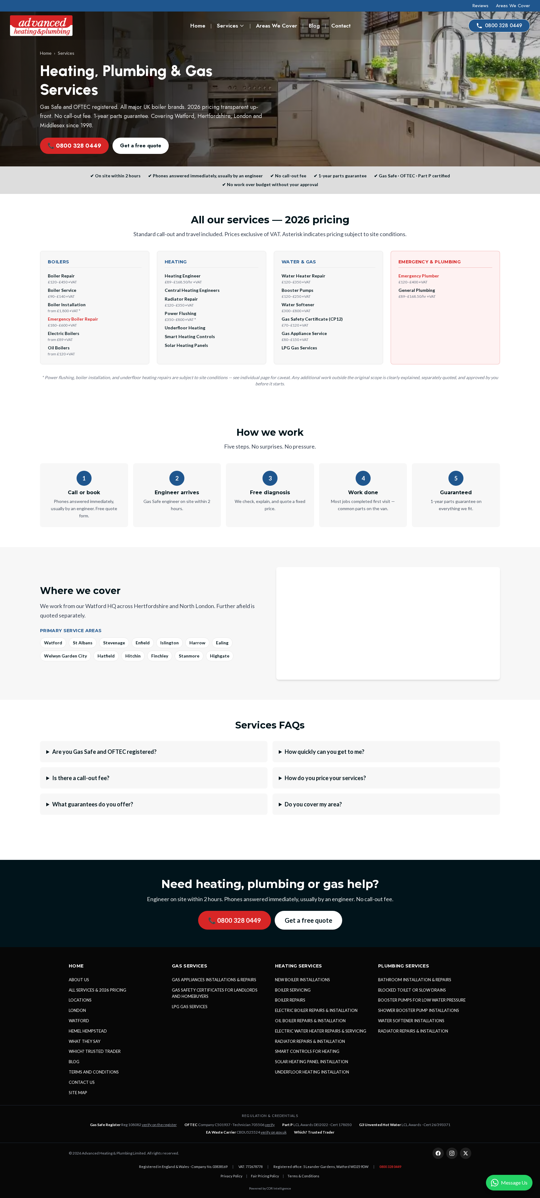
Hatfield (106, 655)
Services (227, 25)
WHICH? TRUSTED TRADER (95, 1051)
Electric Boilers (63, 333)
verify (270, 1124)
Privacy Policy (231, 1176)
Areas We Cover (513, 5)
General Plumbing (416, 290)
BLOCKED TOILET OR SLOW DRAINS (412, 989)
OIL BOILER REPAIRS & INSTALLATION (310, 1020)
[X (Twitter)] (465, 1153)
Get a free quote (140, 145)
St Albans (82, 642)
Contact (341, 25)
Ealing (222, 642)
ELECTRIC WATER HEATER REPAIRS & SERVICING (320, 1030)
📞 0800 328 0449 (74, 146)
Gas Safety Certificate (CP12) (312, 319)
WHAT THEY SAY (84, 1041)
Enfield (143, 642)
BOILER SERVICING (293, 989)
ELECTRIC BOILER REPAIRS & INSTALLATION (316, 1010)
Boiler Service (62, 290)
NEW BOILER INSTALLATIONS (302, 979)
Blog (314, 25)
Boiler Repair (61, 275)
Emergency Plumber (418, 275)
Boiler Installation (67, 304)
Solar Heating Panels (186, 345)
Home (197, 25)
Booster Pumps (297, 290)
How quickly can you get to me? (324, 751)
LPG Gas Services (299, 347)
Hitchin (133, 655)
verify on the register (159, 1124)
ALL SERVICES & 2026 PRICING (97, 989)
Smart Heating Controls (190, 336)
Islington (169, 642)
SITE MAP (78, 1092)
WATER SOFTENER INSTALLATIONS (411, 1020)
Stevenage (114, 642)
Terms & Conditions (303, 1176)
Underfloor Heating (185, 327)
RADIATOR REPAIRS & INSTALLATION (310, 1041)
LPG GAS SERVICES (190, 1006)
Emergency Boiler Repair (73, 319)
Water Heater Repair (303, 275)
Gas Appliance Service (304, 333)
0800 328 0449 (503, 25)
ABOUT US (79, 979)
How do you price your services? (325, 777)
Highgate (219, 655)
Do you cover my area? (313, 804)
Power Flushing (180, 313)
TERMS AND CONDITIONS (94, 1071)
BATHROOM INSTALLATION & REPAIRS (414, 979)
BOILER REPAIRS (290, 1000)
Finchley (159, 655)
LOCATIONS (80, 1000)
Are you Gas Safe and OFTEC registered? (104, 751)
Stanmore (189, 655)
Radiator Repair (181, 299)
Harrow (197, 642)
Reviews (480, 5)
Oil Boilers (59, 347)
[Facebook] (438, 1153)
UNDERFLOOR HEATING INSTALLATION (312, 1071)
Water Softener (298, 304)
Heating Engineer (183, 275)
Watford (53, 642)
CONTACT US (82, 1082)
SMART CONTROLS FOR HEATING (307, 1051)
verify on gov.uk (274, 1132)
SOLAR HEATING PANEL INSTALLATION (311, 1061)
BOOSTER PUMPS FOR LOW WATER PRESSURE (422, 1000)
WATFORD (79, 1020)
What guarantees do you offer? (92, 804)
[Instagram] (452, 1153)
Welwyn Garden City (65, 655)
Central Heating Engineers (192, 290)
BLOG (74, 1061)
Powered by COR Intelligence (270, 1188)
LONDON (77, 1010)
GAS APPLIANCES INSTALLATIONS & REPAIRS (214, 979)
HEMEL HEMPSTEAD (88, 1030)
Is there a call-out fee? (80, 777)
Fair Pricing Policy (265, 1176)
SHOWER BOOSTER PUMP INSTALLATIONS (418, 1010)
